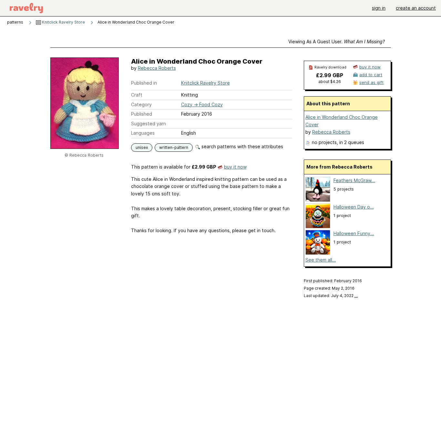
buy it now (235, 167)
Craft (136, 95)
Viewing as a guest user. (336, 41)
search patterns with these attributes (241, 146)
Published (141, 114)
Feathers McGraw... (354, 180)
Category (141, 104)
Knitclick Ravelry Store (63, 22)
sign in (378, 8)
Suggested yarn (148, 123)
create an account (416, 8)
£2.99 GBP (329, 75)
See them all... (320, 260)
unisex (142, 147)
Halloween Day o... (353, 207)
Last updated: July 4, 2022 (331, 295)
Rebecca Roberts (157, 68)
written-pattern (173, 147)
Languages (143, 133)
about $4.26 (329, 81)
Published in (144, 83)
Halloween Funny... (353, 233)
